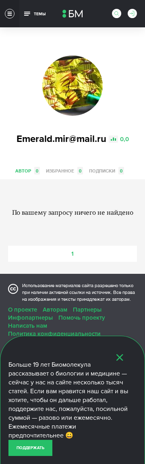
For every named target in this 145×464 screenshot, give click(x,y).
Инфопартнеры (30, 317)
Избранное (63, 170)
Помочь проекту (81, 317)
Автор (26, 170)
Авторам (55, 309)
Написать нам (27, 325)
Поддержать (30, 448)
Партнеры (87, 309)
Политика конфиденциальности (54, 333)
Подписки (105, 170)
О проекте (22, 309)
